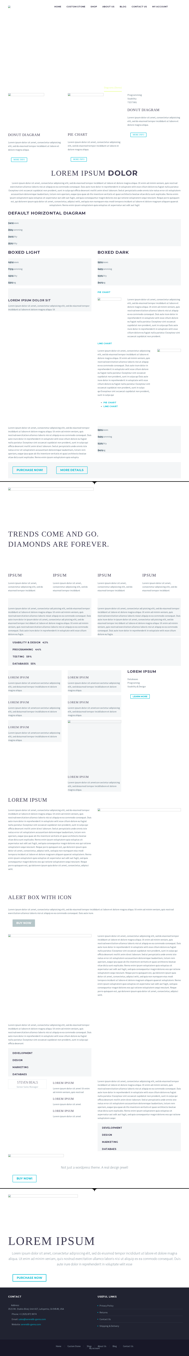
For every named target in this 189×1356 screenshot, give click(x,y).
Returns (104, 1312)
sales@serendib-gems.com (32, 1319)
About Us (108, 6)
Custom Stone (75, 6)
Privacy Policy (106, 1305)
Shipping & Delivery (109, 1325)
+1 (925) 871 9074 (27, 1314)
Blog (123, 6)
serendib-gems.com (31, 1324)
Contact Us (139, 6)
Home (57, 6)
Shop (94, 6)
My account (160, 6)
